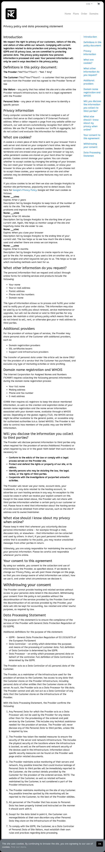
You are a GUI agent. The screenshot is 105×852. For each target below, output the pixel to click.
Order (84, 13)
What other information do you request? (91, 71)
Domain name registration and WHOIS (92, 92)
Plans (76, 13)
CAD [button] (88, 4)
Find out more (18, 847)
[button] (99, 4)
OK (99, 844)
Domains (93, 13)
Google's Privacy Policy (25, 190)
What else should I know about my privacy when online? (91, 123)
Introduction (90, 36)
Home (68, 13)
